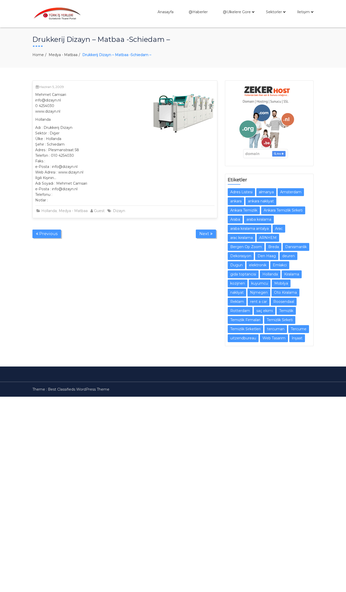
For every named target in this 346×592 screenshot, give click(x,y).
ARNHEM (268, 237)
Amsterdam (290, 192)
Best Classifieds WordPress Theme (78, 389)
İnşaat (297, 338)
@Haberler (198, 12)
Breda (273, 247)
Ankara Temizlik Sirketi (283, 210)
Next (204, 233)
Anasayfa (166, 12)
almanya (266, 192)
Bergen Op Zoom (246, 247)
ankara (236, 201)
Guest (99, 210)
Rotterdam (240, 310)
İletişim (303, 12)
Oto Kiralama (285, 292)
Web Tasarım (273, 338)
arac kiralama (241, 237)
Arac (279, 228)
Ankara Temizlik (243, 210)
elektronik (257, 265)
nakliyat (237, 292)
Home (38, 55)
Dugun (236, 265)
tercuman (275, 329)
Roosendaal (283, 301)
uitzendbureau (243, 338)
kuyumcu (259, 283)
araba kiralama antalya (249, 228)
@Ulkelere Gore (237, 12)
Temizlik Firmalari (245, 320)
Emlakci (280, 265)
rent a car (258, 301)
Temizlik (286, 310)
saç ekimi (264, 310)
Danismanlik (296, 247)
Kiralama (291, 274)
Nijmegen (259, 292)
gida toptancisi (243, 274)
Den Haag (267, 256)
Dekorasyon (240, 256)
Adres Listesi (241, 192)
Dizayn (119, 210)
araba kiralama (258, 219)
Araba (235, 219)
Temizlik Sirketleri (245, 329)
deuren (288, 256)
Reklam (237, 301)
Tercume (298, 329)
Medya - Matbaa (63, 55)
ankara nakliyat (261, 201)
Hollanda (49, 210)
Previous (47, 233)
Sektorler (274, 12)
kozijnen (237, 283)
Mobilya (281, 283)
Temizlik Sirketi (280, 320)
